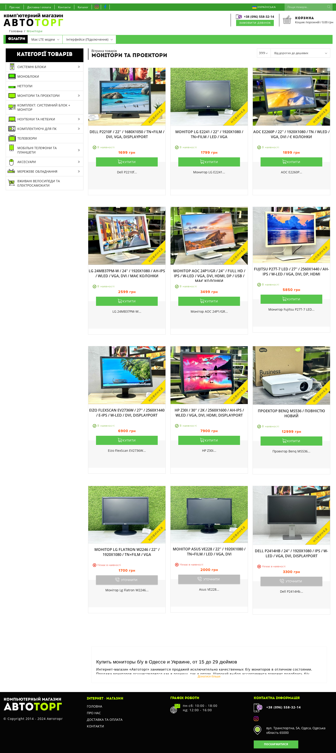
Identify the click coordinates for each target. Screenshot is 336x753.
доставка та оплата (105, 719)
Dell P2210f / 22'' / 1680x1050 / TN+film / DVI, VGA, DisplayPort (127, 134)
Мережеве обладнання (37, 171)
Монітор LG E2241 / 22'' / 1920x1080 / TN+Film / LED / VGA (209, 134)
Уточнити (129, 580)
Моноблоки (28, 76)
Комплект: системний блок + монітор (43, 107)
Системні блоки (31, 67)
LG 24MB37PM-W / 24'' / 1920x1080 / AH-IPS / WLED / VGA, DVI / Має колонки (127, 273)
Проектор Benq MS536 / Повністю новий (291, 413)
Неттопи (24, 86)
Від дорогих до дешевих (291, 53)
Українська (266, 7)
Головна (94, 706)
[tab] (45, 39)
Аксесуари (26, 162)
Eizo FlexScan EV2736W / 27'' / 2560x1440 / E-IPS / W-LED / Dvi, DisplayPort (127, 413)
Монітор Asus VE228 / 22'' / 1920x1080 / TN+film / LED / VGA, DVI (209, 552)
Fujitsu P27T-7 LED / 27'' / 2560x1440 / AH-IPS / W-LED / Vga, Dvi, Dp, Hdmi (291, 272)
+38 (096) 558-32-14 (259, 16)
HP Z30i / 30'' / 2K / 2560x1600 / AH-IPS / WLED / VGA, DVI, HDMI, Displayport (209, 413)
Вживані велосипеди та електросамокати (38, 183)
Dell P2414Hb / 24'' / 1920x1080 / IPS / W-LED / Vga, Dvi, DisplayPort (291, 553)
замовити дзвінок (255, 23)
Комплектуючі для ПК (37, 129)
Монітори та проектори (38, 95)
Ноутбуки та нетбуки (36, 119)
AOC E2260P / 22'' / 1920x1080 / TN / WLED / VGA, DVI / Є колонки (291, 134)
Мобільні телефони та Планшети (37, 150)
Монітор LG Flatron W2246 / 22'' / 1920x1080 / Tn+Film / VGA (127, 552)
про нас (94, 713)
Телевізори (27, 138)
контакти (95, 726)
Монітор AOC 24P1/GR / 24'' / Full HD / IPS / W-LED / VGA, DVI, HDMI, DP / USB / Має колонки (209, 275)
